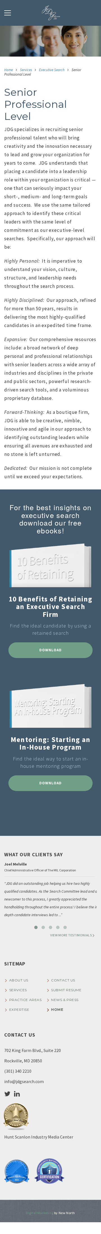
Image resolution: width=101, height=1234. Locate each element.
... (60, 914)
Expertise (19, 1009)
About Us (18, 980)
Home (8, 69)
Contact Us (63, 980)
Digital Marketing (39, 1213)
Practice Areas (25, 1000)
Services (26, 69)
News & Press (65, 1000)
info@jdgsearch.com (24, 1081)
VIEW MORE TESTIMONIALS (71, 935)
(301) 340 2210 (17, 1071)
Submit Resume (66, 990)
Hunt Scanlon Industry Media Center (38, 1137)
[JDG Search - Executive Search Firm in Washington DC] (50, 12)
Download (50, 650)
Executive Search (52, 69)
